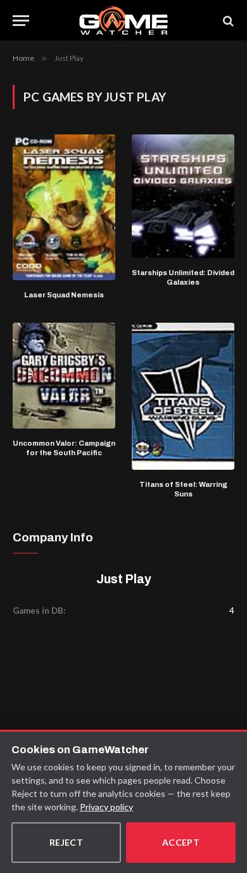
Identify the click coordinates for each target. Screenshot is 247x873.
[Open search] (227, 20)
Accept (181, 842)
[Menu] (21, 20)
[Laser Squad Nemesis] (64, 207)
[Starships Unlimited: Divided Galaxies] (183, 195)
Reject (66, 842)
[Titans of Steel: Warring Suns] (183, 396)
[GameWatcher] (123, 20)
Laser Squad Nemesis (64, 295)
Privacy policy (106, 806)
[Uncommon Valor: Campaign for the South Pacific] (64, 376)
